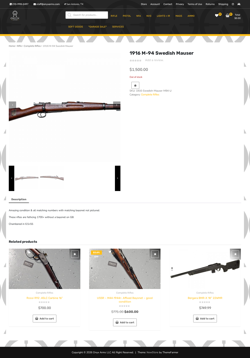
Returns (210, 4)
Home (12, 46)
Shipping (223, 4)
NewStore (152, 352)
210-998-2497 (20, 4)
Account (155, 4)
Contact (167, 4)
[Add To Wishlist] (135, 85)
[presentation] (12, 105)
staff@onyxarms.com (48, 4)
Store (144, 4)
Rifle (19, 46)
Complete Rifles (32, 46)
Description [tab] (18, 199)
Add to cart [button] (47, 318)
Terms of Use (195, 4)
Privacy (180, 4)
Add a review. (154, 60)
